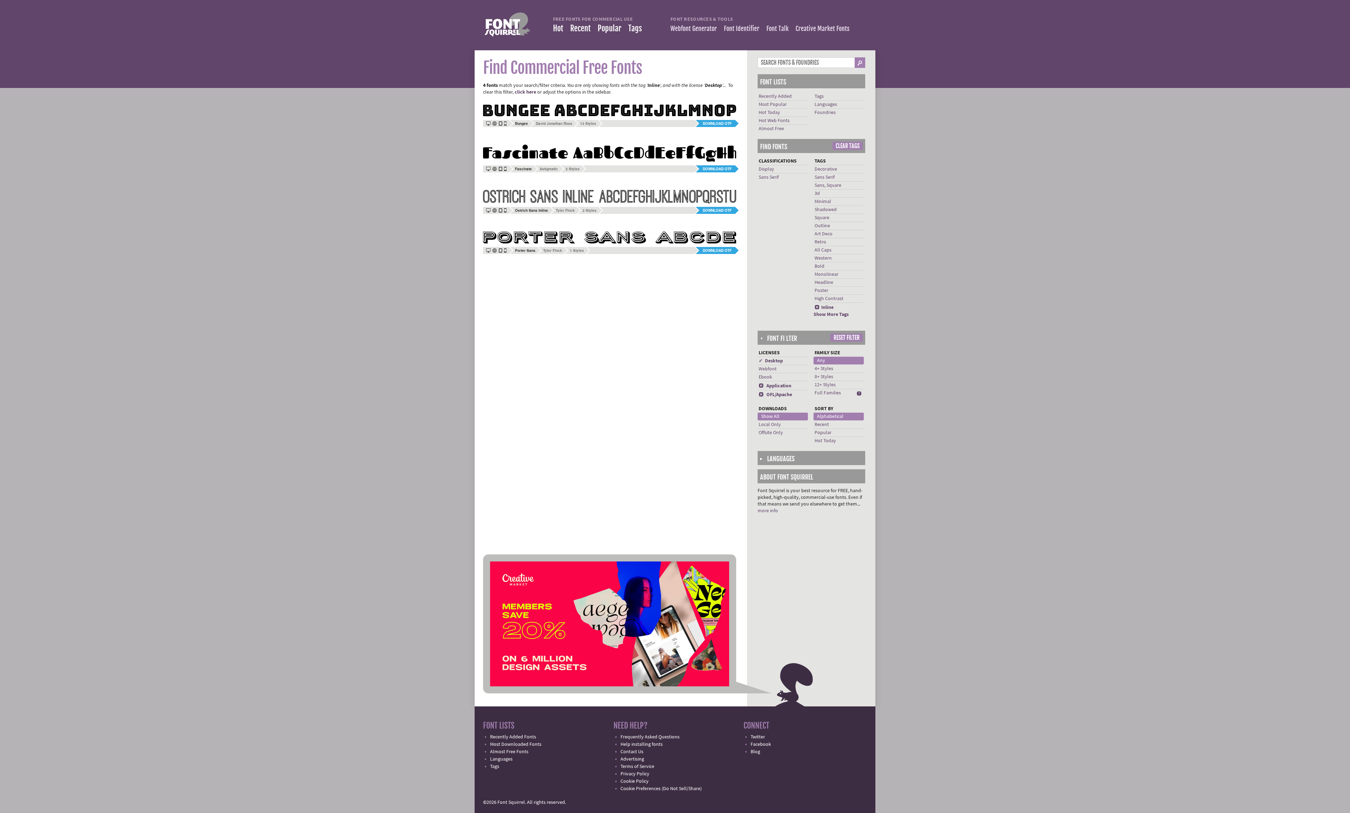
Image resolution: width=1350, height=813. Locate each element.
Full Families (828, 393)
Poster (821, 290)
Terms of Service (637, 766)
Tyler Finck (565, 210)
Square (822, 218)
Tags (635, 28)
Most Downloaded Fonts (515, 744)
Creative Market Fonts (822, 28)
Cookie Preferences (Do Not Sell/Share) (661, 789)
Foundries (825, 112)
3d (817, 193)
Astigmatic (549, 168)
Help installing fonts (642, 744)
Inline (824, 307)
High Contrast (829, 299)
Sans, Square (828, 185)
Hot (558, 28)
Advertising (632, 759)
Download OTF (717, 123)
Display (766, 169)
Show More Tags (831, 314)
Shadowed (826, 210)
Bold (819, 266)
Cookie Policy (635, 781)
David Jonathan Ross (554, 123)
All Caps (823, 250)
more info (768, 511)
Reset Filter (847, 337)
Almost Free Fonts (509, 752)
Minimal (823, 201)
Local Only (770, 424)
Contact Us (632, 752)
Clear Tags (848, 146)
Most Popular (773, 104)
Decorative (826, 169)
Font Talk (777, 28)
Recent (580, 28)
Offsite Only (771, 433)
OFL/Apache (775, 394)
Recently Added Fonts (513, 737)
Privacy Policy (635, 774)
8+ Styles (824, 377)
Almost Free (771, 129)
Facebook (761, 744)
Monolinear (826, 274)
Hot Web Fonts (774, 120)
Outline (822, 226)
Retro (820, 242)
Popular (609, 28)
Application (775, 385)
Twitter (758, 737)
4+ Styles (824, 369)
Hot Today (769, 112)
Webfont (768, 369)
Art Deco (823, 234)
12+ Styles (825, 385)
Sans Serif (769, 177)
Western (823, 258)
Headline (824, 282)
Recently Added (775, 96)
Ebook (765, 377)
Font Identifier (741, 28)
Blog (755, 752)
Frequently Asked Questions (650, 737)
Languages (826, 104)
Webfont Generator (693, 28)
